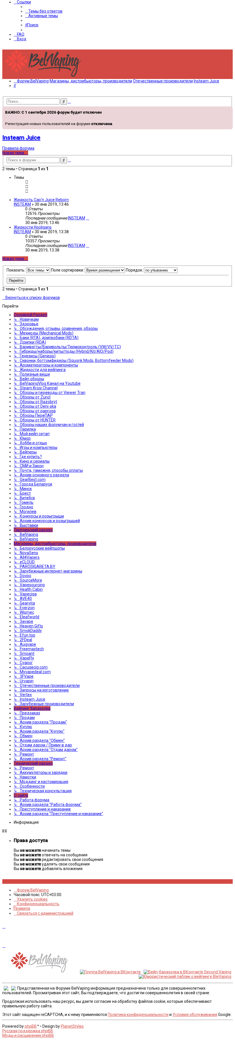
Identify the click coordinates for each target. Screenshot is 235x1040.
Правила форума (18, 148)
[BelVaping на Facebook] (10, 881)
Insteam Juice (21, 137)
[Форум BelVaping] (45, 76)
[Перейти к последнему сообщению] (87, 218)
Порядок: (135, 270)
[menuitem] (43, 11)
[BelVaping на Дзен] (22, 881)
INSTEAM (22, 204)
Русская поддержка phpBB (27, 1031)
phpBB (31, 1026)
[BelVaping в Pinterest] (13, 881)
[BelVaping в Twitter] (16, 881)
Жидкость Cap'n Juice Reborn (41, 199)
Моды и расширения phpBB (28, 1035)
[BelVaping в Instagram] (7, 881)
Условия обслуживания (195, 1014)
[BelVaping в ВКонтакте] (3, 881)
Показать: (16, 270)
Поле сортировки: (68, 270)
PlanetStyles (72, 1026)
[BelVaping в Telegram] (26, 881)
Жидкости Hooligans (33, 227)
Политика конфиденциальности (138, 1014)
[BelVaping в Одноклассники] (19, 881)
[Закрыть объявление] (228, 110)
